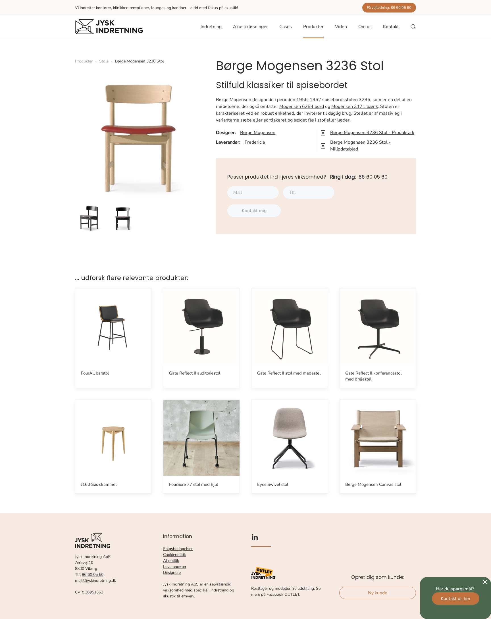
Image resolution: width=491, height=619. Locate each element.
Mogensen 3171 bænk (354, 106)
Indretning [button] (211, 27)
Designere (172, 572)
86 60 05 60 (373, 176)
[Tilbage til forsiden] (109, 26)
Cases (285, 27)
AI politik (171, 560)
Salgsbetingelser (178, 548)
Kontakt (391, 27)
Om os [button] (365, 27)
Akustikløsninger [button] (250, 27)
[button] (413, 26)
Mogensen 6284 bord (301, 106)
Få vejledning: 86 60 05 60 (389, 7)
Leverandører (174, 566)
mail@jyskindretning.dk (95, 580)
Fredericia (255, 142)
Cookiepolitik (174, 554)
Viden (341, 27)
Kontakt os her (456, 598)
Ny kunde (377, 593)
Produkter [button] (313, 27)
